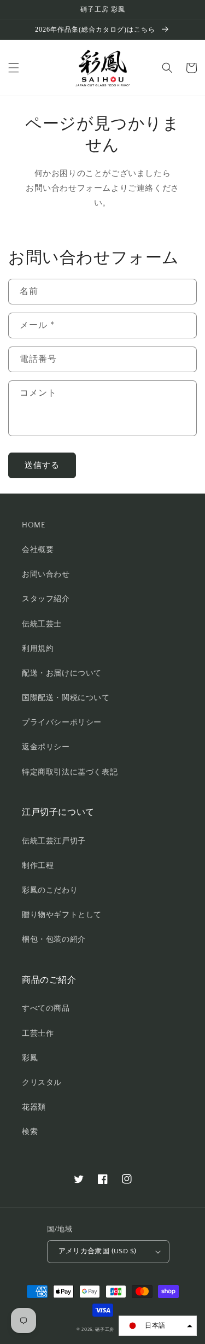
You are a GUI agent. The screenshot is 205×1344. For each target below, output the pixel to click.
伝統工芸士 (42, 624)
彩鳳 (30, 1058)
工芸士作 (38, 1033)
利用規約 (38, 648)
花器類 (34, 1107)
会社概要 (38, 549)
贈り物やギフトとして (62, 915)
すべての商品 (46, 1008)
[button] (14, 68)
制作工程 (38, 865)
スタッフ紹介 (46, 599)
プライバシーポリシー (62, 722)
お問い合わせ (46, 574)
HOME (33, 525)
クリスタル (42, 1082)
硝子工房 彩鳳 (111, 1329)
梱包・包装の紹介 (54, 939)
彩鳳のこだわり (50, 890)
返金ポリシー (46, 747)
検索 (30, 1132)
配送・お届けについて (62, 673)
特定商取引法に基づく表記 (70, 772)
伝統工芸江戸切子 (54, 841)
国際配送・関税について (66, 698)
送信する (42, 465)
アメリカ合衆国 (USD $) (97, 1251)
